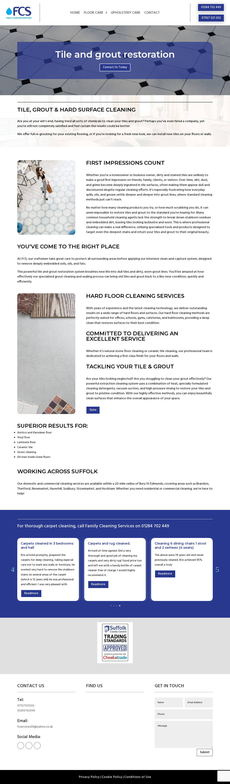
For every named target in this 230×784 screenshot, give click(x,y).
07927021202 (25, 705)
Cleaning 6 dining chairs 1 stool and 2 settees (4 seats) (113, 546)
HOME (75, 13)
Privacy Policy (89, 777)
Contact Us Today (115, 67)
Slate (92, 410)
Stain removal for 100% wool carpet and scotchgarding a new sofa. (178, 548)
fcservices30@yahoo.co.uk (35, 726)
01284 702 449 (211, 7)
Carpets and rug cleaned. (42, 543)
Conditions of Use (137, 777)
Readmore (31, 584)
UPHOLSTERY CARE (125, 13)
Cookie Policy (112, 777)
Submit (205, 752)
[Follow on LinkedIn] (37, 745)
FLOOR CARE (93, 13)
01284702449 (26, 710)
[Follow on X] (29, 745)
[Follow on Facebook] (20, 745)
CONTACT (152, 13)
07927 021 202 (211, 17)
